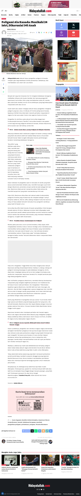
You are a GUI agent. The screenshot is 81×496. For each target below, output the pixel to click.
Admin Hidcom (11, 29)
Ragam (3, 18)
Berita (57, 100)
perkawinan (25, 424)
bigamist (18, 420)
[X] (73, 26)
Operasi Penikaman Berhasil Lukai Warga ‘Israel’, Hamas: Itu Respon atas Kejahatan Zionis (67, 194)
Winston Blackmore (42, 424)
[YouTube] (41, 489)
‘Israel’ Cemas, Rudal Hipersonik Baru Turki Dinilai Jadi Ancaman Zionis (66, 180)
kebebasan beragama (29, 422)
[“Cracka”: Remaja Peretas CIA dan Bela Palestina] (70, 460)
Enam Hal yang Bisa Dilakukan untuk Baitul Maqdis (48, 469)
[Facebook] (61, 26)
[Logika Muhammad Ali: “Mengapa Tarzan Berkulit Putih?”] (30, 460)
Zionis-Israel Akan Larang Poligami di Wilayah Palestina (32, 129)
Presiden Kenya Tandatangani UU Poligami (28, 220)
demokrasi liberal (43, 420)
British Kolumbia (32, 420)
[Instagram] (61, 33)
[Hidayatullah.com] (40, 10)
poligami (32, 424)
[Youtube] (73, 33)
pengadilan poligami (14, 424)
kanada (20, 422)
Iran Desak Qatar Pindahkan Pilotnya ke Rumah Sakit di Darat (67, 105)
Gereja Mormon (12, 422)
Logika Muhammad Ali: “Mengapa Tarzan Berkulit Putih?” (29, 469)
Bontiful (24, 420)
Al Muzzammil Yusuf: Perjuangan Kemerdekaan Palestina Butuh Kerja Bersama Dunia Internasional (67, 120)
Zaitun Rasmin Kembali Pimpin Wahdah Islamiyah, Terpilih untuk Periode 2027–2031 (66, 162)
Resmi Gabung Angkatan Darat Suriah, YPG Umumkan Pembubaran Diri (67, 114)
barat (13, 420)
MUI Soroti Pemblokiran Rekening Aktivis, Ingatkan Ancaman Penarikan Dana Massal (67, 202)
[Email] (46, 32)
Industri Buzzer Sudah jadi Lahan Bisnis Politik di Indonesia (10, 469)
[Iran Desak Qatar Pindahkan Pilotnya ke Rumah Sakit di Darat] (67, 94)
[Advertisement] (36, 89)
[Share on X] (39, 32)
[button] (3, 11)
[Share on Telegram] (44, 32)
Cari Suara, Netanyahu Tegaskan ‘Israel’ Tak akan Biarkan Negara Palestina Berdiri (66, 187)
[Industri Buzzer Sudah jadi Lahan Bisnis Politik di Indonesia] (11, 460)
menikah (39, 422)
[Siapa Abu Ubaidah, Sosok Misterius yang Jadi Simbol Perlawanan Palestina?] (30, 151)
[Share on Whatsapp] (41, 32)
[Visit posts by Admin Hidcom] (4, 32)
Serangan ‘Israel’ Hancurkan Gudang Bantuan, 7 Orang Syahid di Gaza (67, 140)
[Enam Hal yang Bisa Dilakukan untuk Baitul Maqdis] (50, 460)
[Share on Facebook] (37, 32)
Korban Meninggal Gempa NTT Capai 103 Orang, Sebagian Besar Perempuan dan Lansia (66, 130)
